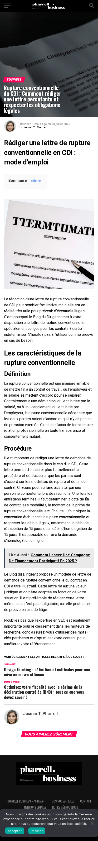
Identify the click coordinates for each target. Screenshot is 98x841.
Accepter (15, 831)
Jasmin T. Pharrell (35, 127)
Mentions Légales (35, 807)
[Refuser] (92, 823)
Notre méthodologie (65, 807)
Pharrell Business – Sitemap (25, 801)
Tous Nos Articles (62, 801)
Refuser (37, 831)
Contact (85, 801)
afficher (35, 181)
